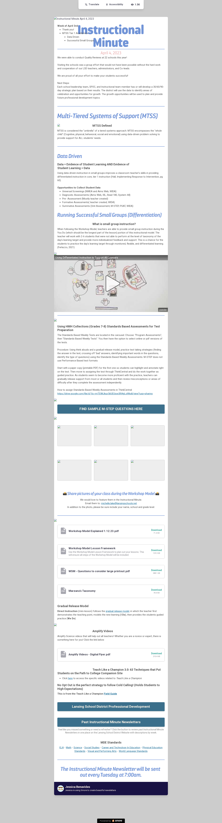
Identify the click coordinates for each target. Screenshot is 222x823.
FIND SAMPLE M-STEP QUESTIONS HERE (111, 409)
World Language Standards (133, 751)
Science (78, 747)
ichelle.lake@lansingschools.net (120, 503)
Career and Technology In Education (121, 747)
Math (68, 747)
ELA (61, 747)
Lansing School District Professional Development (111, 707)
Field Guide (110, 693)
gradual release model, (118, 611)
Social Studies (91, 747)
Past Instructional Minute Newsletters (111, 722)
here (70, 678)
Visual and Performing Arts (102, 751)
